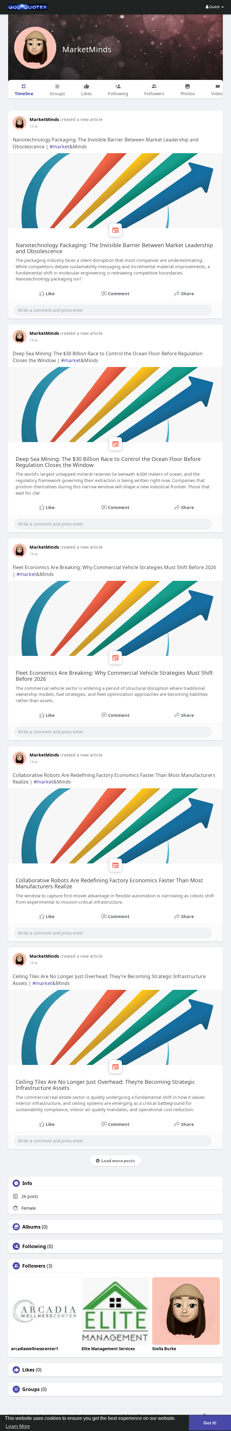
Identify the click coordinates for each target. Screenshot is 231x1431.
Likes (28, 1369)
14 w (33, 340)
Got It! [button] (210, 1422)
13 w (33, 126)
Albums (31, 1226)
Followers (33, 1265)
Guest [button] (214, 6)
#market (59, 146)
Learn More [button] (18, 1426)
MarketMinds (86, 49)
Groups (31, 1389)
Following (34, 1246)
